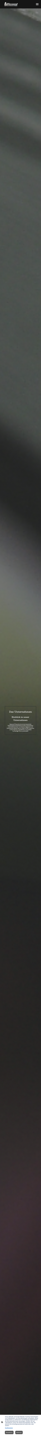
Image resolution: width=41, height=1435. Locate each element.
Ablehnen (19, 1432)
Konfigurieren (9, 1428)
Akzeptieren (9, 1432)
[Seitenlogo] (11, 4)
